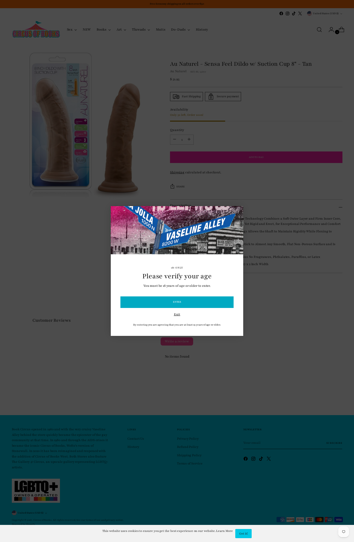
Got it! (243, 533)
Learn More (224, 531)
